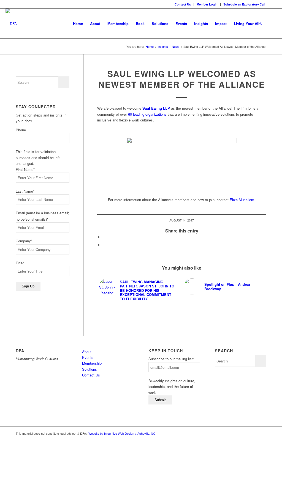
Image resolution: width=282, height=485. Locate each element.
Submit (160, 400)
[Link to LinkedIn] (272, 4)
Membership (92, 363)
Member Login (207, 4)
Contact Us (183, 4)
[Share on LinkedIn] (104, 237)
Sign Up (28, 286)
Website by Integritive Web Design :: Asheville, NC (121, 433)
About (86, 351)
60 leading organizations (147, 114)
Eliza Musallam (242, 199)
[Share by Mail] (104, 245)
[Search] (271, 24)
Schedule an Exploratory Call (244, 4)
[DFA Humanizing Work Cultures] (11, 24)
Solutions (89, 369)
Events (87, 357)
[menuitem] (183, 4)
